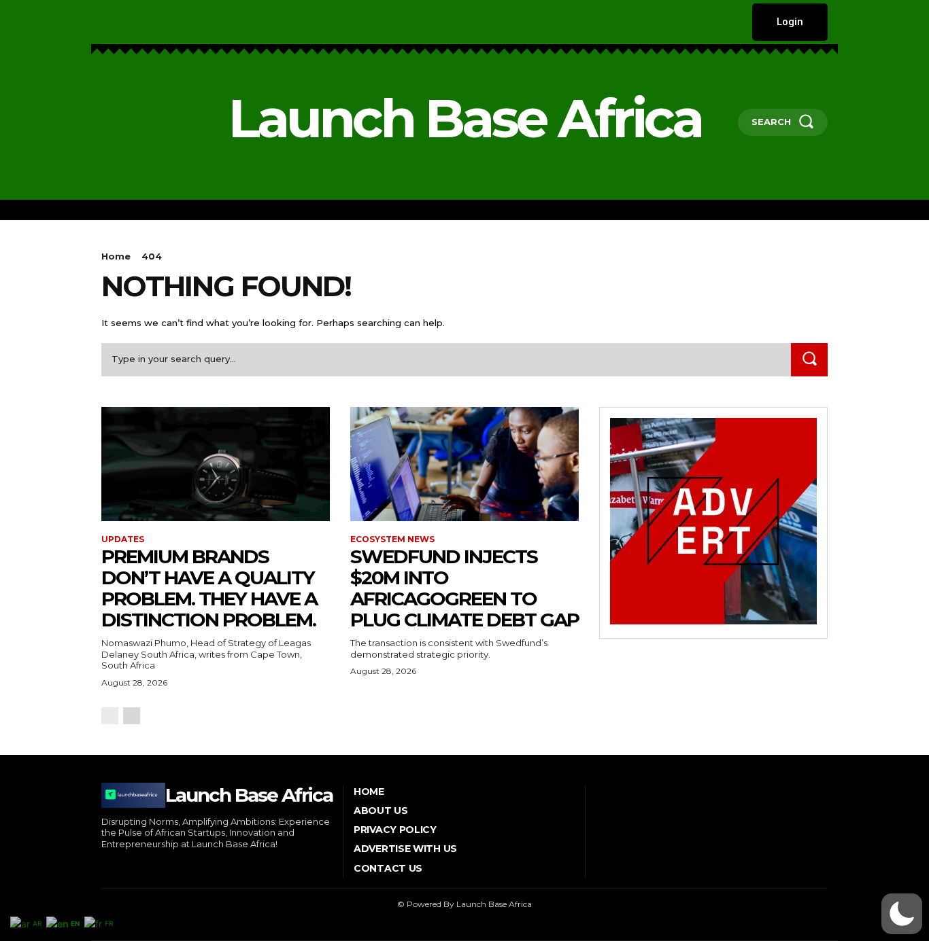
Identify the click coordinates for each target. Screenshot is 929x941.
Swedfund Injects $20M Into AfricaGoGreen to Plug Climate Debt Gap (464, 588)
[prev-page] (109, 715)
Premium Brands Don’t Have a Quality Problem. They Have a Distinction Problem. (209, 588)
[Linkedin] (145, 22)
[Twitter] (187, 22)
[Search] (809, 359)
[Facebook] (103, 22)
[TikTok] (165, 22)
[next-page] (131, 715)
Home (116, 256)
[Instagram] (124, 22)
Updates (122, 539)
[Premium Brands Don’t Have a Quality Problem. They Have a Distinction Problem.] (215, 464)
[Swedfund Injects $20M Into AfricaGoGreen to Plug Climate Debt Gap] (464, 464)
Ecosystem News (392, 539)
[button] (901, 913)
